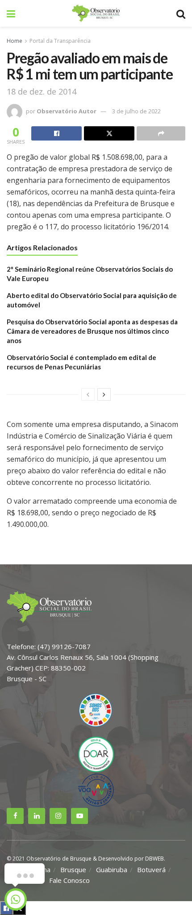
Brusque (73, 869)
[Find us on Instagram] (58, 816)
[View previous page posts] (88, 394)
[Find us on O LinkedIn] (36, 816)
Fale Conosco (69, 880)
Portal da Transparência (60, 41)
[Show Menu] (11, 13)
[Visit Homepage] (95, 13)
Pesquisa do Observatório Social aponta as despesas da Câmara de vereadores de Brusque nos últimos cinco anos (92, 331)
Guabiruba (111, 869)
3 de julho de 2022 (136, 111)
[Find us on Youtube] (79, 816)
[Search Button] (180, 13)
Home (14, 41)
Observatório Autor (66, 111)
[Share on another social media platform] (161, 133)
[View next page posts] (104, 394)
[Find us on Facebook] (15, 816)
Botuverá (151, 869)
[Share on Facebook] (56, 133)
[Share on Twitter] (109, 133)
